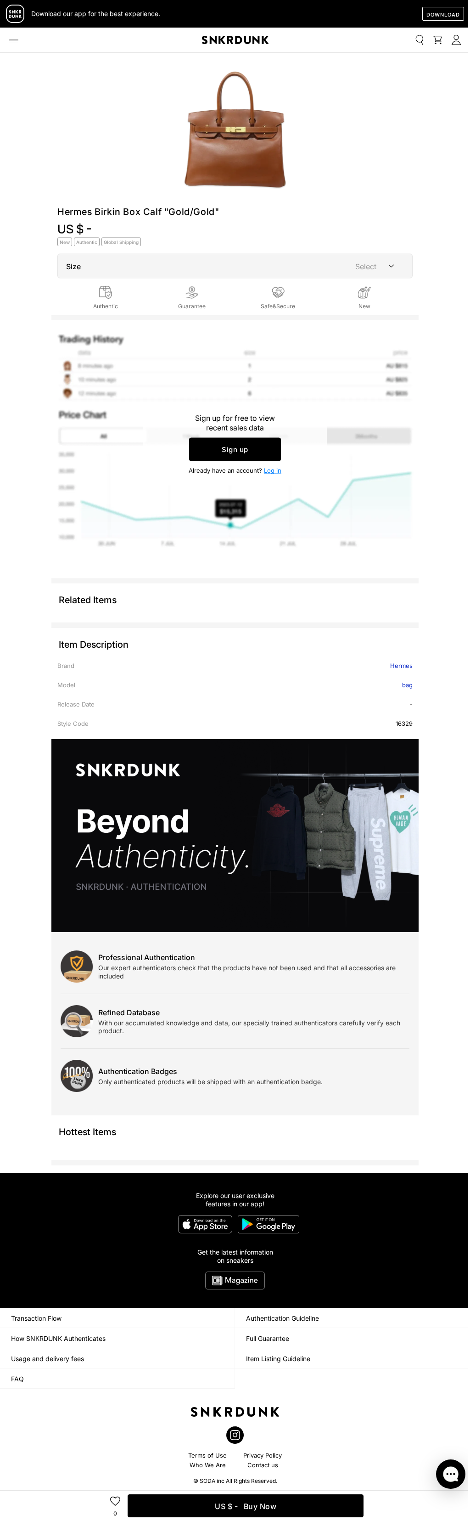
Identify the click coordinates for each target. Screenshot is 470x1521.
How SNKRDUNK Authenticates (58, 1338)
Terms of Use (207, 1455)
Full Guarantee (267, 1338)
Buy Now (245, 1506)
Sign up (235, 449)
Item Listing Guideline (278, 1359)
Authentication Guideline (282, 1318)
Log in (272, 470)
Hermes (401, 665)
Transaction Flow (36, 1318)
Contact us (262, 1465)
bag (407, 685)
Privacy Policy (262, 1455)
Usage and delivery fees (47, 1359)
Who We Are (208, 1465)
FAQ (17, 1379)
